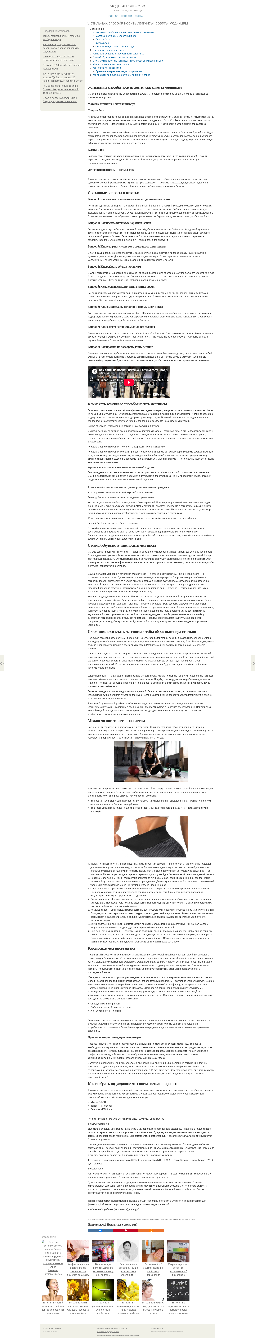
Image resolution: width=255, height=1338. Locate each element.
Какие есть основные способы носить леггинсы (118, 53)
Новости (126, 15)
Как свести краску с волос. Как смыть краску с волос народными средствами (61, 48)
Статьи (139, 15)
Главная (112, 15)
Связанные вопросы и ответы (109, 50)
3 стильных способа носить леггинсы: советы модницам (123, 32)
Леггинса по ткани (188, 1219)
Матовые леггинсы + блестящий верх (115, 35)
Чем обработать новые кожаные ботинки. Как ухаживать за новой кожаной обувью (61, 89)
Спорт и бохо (102, 39)
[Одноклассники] (151, 1230)
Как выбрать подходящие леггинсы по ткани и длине (121, 74)
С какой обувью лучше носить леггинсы (114, 57)
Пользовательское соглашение (116, 1328)
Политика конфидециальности (108, 1332)
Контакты (100, 1328)
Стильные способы (103, 1219)
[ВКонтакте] (100, 1230)
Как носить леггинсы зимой (107, 67)
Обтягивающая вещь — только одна (115, 46)
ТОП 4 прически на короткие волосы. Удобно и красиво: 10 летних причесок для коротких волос (62, 77)
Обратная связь (157, 1328)
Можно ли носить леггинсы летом (111, 64)
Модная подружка (127, 5)
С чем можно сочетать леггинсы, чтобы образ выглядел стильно (128, 60)
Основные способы (129, 1219)
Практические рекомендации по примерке (118, 71)
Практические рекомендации (148, 1219)
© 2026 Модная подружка (52, 1328)
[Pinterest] (125, 1230)
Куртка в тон (102, 43)
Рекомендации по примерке (170, 1219)
